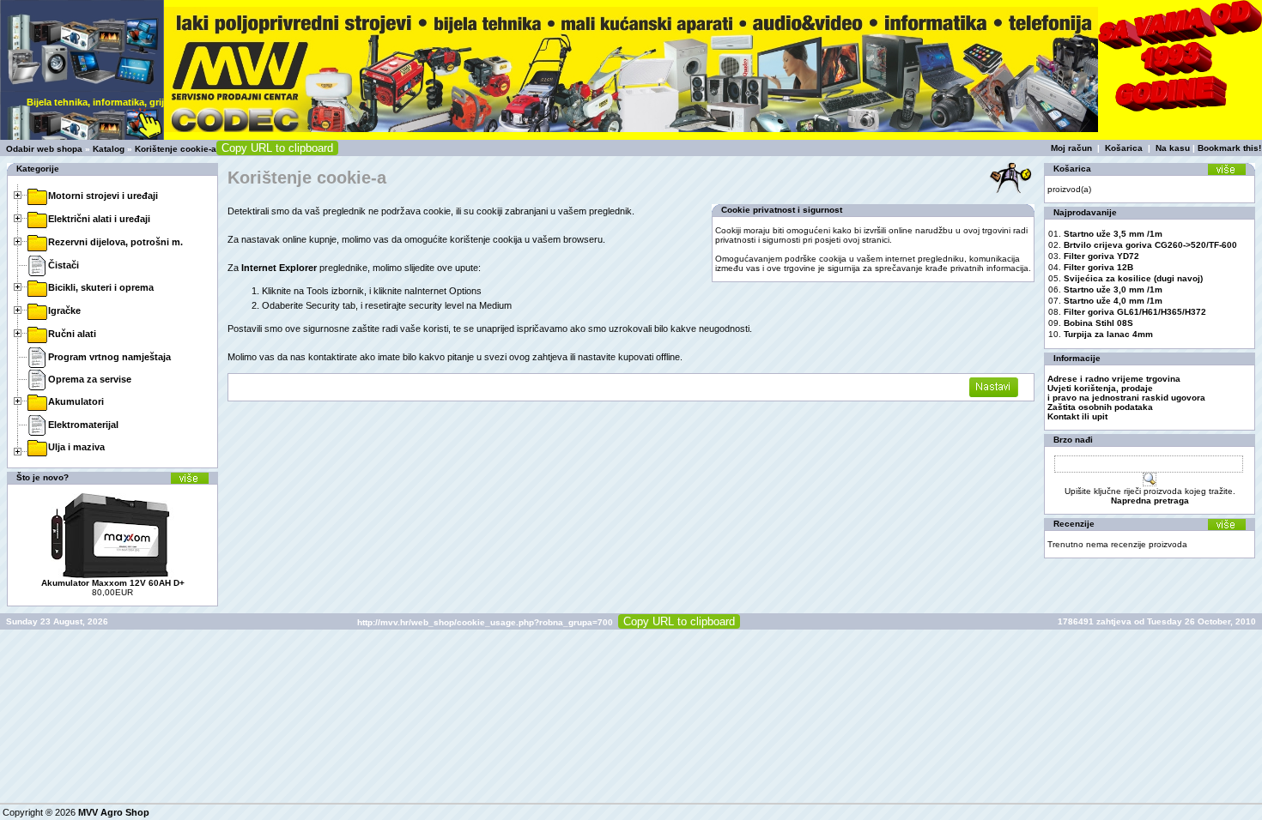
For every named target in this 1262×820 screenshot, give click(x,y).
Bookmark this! (1229, 148)
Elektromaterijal (83, 424)
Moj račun (1071, 148)
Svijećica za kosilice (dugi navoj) (1133, 278)
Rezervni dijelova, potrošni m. (115, 242)
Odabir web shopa (44, 149)
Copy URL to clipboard (277, 148)
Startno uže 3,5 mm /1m (1113, 233)
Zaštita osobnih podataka (1100, 407)
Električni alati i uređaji (99, 219)
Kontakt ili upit (1077, 416)
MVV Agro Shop (113, 812)
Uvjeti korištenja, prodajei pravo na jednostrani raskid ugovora (1126, 392)
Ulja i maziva (76, 447)
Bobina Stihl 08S (1098, 323)
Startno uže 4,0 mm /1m (1113, 300)
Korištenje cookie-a (175, 149)
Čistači (63, 265)
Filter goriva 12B (1098, 267)
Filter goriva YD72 (1101, 256)
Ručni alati (72, 334)
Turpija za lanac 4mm (1108, 334)
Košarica (1124, 148)
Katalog (108, 149)
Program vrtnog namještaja (109, 357)
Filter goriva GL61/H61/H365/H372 (1135, 312)
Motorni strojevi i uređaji (103, 195)
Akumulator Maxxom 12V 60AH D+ (113, 583)
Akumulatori (76, 401)
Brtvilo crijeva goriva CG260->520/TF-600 (1150, 245)
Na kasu (1173, 148)
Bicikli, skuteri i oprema (101, 287)
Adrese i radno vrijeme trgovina (1113, 378)
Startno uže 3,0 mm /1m (1113, 289)
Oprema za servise (89, 379)
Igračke (64, 310)
